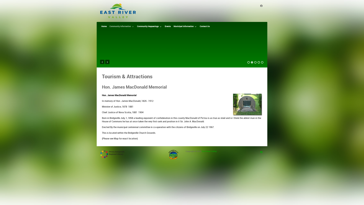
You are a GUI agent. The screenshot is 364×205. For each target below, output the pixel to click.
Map (116, 138)
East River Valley (209, 151)
